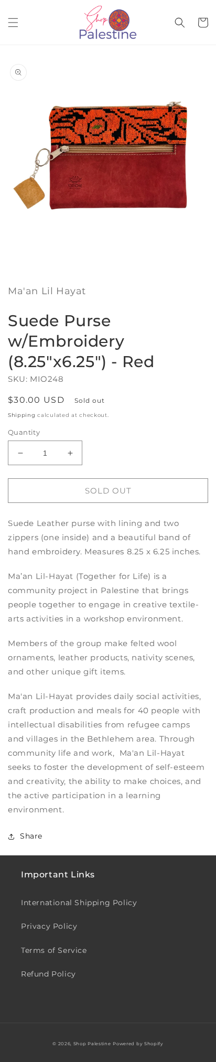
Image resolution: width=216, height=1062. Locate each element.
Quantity (24, 432)
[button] (13, 22)
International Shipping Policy (79, 902)
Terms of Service (54, 950)
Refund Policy (48, 974)
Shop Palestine (92, 1043)
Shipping (22, 415)
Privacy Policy (49, 926)
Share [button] (31, 836)
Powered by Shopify (138, 1043)
